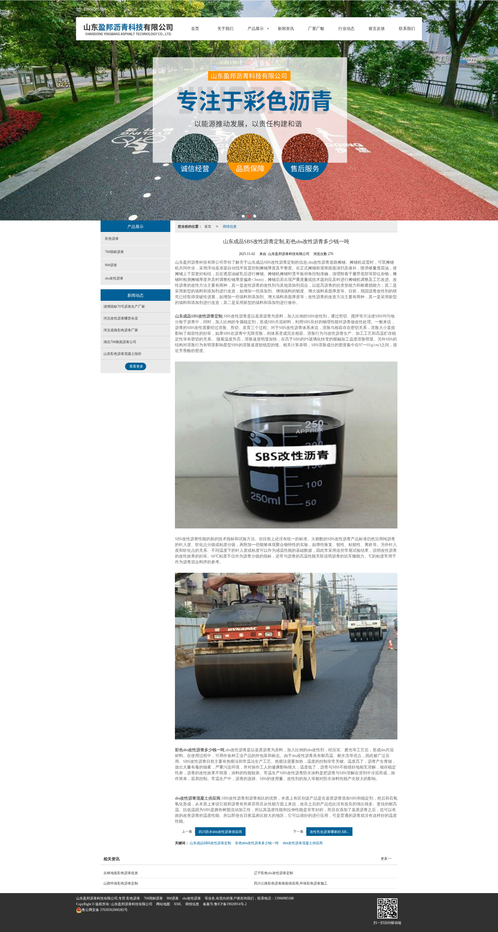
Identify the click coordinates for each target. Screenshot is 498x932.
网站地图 (163, 904)
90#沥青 (111, 265)
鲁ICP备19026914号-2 (230, 904)
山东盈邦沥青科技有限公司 (131, 904)
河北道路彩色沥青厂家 (120, 330)
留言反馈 (377, 28)
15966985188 (284, 898)
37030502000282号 (105, 910)
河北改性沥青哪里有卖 (120, 318)
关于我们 (225, 28)
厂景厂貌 (316, 28)
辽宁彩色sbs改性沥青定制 (273, 873)
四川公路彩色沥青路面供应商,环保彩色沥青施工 (290, 883)
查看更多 (136, 366)
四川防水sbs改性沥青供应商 (220, 831)
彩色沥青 (112, 239)
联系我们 (407, 28)
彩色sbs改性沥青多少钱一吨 (257, 842)
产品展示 (256, 28)
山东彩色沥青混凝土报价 (122, 354)
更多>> (386, 859)
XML (178, 904)
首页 (195, 28)
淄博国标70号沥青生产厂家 (124, 307)
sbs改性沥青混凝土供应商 (303, 842)
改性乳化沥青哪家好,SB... (329, 831)
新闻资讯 (286, 28)
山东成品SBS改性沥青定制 (210, 842)
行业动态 (346, 28)
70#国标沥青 (114, 252)
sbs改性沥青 (114, 278)
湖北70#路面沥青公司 (119, 342)
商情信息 (230, 226)
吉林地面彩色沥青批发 (120, 873)
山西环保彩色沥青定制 (120, 883)
